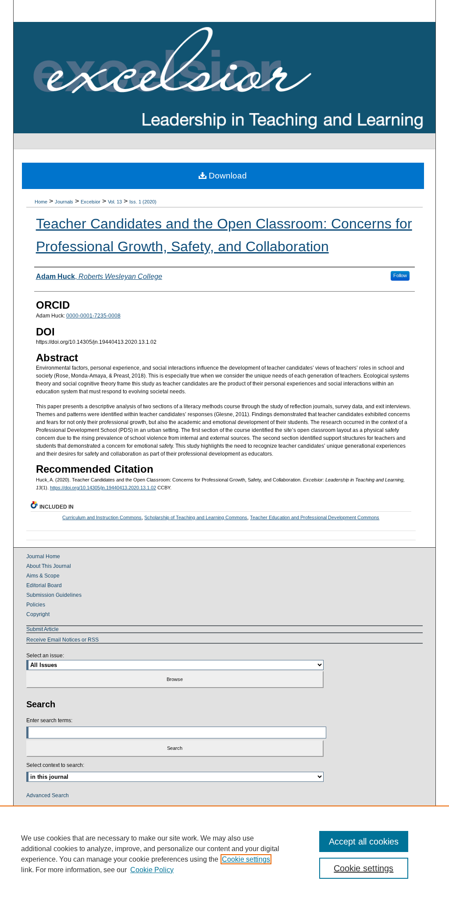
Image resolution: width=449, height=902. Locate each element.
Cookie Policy (152, 869)
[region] (224, 854)
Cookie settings (246, 859)
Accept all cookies (364, 841)
